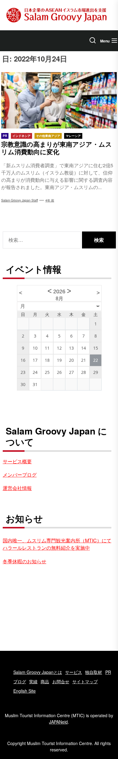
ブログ (19, 681)
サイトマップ (85, 681)
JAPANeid (58, 722)
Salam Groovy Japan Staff (19, 200)
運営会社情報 (17, 487)
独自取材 (93, 672)
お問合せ (60, 681)
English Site (24, 691)
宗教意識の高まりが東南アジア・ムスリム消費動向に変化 (56, 147)
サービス (73, 672)
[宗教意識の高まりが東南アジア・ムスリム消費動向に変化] (59, 100)
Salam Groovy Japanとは (37, 672)
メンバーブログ (20, 474)
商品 (45, 681)
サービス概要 (17, 461)
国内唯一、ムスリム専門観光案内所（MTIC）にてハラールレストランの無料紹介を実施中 (57, 544)
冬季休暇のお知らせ (24, 561)
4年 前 (49, 200)
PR (108, 672)
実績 (33, 681)
